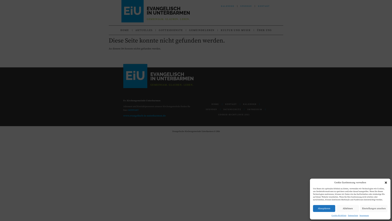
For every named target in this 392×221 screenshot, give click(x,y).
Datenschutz (353, 215)
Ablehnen (348, 208)
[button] (385, 182)
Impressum (364, 215)
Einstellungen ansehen (374, 208)
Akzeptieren (324, 208)
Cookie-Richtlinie (339, 215)
